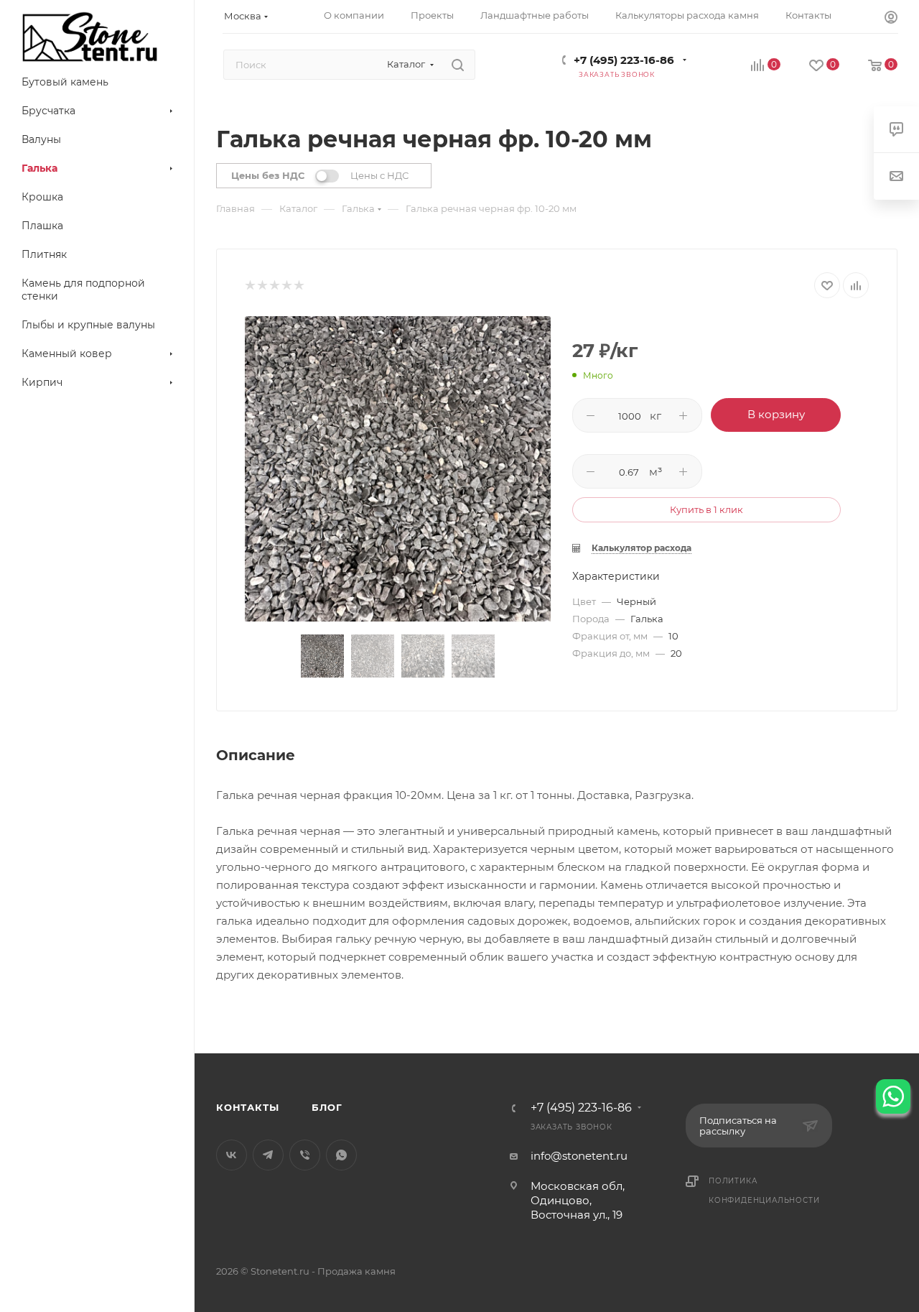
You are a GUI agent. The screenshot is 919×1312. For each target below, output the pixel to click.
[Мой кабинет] (891, 19)
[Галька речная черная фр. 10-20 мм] (398, 469)
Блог (327, 1107)
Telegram (268, 1155)
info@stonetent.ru (579, 1156)
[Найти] (457, 65)
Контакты (247, 1107)
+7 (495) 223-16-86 (624, 60)
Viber (304, 1155)
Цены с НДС (379, 175)
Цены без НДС (267, 175)
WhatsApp (341, 1155)
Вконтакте (231, 1155)
